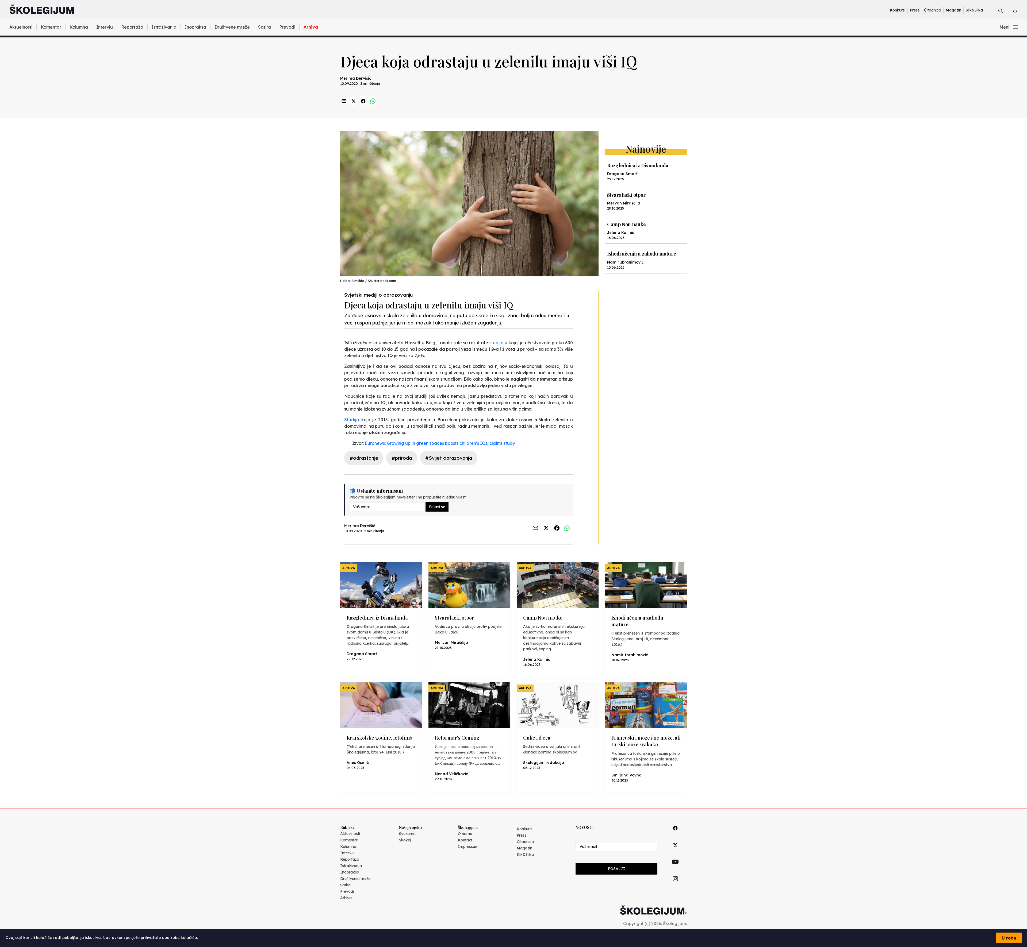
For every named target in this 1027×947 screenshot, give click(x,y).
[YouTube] (675, 868)
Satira (264, 27)
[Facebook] (675, 834)
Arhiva (311, 27)
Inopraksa (195, 27)
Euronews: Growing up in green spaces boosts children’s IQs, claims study (440, 443)
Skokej (405, 840)
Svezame (407, 833)
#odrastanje (364, 458)
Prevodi (287, 27)
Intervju (104, 27)
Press (914, 10)
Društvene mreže (232, 27)
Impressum (468, 846)
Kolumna (79, 27)
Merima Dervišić (355, 78)
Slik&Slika (974, 10)
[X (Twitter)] (675, 851)
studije (496, 342)
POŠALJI (616, 868)
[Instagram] (675, 885)
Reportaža (132, 27)
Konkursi (897, 10)
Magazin (953, 10)
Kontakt (465, 840)
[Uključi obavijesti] (1020, 10)
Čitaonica (932, 10)
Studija (351, 419)
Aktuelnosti (20, 27)
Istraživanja (164, 27)
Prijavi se (437, 506)
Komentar (51, 27)
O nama (465, 833)
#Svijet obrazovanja (448, 458)
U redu (1009, 938)
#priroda (402, 458)
